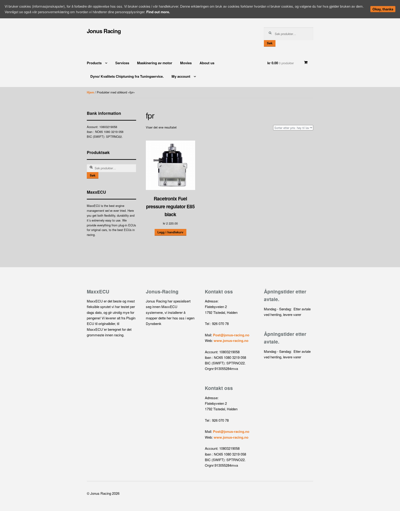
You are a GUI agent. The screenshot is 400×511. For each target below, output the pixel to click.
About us (207, 62)
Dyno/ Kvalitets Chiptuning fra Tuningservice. (127, 76)
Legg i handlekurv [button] (170, 232)
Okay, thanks (382, 9)
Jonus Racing (104, 31)
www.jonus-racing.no (231, 340)
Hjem (90, 92)
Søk (269, 43)
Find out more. (158, 11)
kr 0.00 (280, 62)
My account (181, 76)
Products (94, 62)
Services (122, 62)
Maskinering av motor (154, 62)
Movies (186, 62)
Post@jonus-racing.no (231, 334)
